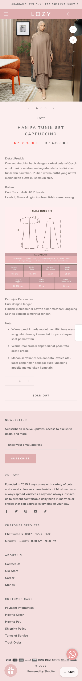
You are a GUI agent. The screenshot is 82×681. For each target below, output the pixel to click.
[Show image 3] (45, 108)
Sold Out (41, 395)
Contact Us (12, 564)
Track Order (13, 643)
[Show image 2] (41, 108)
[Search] (69, 14)
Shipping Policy (15, 629)
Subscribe (20, 458)
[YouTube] (35, 510)
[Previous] (28, 108)
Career (9, 578)
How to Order (14, 615)
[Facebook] (6, 510)
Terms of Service (16, 636)
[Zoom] (73, 29)
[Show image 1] (37, 108)
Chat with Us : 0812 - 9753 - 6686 (28, 534)
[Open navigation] (6, 13)
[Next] (53, 108)
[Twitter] (16, 510)
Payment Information (19, 608)
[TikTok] (45, 510)
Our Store (11, 571)
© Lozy (41, 666)
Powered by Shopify (41, 671)
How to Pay (13, 622)
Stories (10, 585)
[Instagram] (25, 510)
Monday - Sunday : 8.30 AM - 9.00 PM (30, 541)
